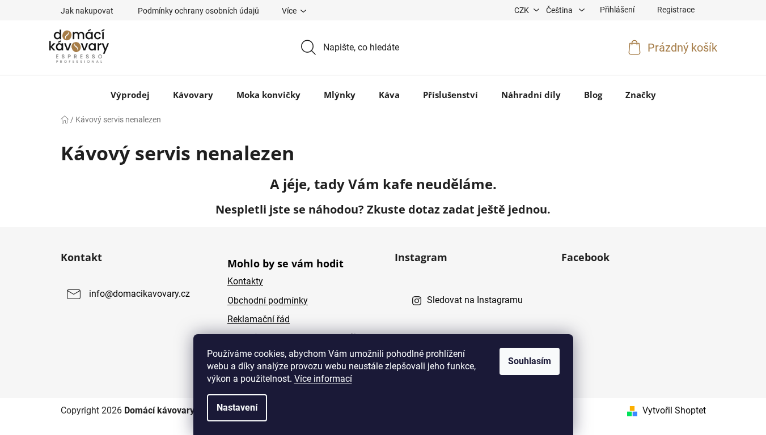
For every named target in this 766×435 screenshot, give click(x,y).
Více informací (323, 378)
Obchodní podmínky (267, 300)
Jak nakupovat (87, 10)
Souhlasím (529, 361)
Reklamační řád (258, 319)
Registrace (676, 9)
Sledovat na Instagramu (475, 300)
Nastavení (237, 407)
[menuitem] (130, 94)
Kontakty (245, 281)
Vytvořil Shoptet (674, 410)
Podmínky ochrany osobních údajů (198, 10)
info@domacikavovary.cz (139, 294)
